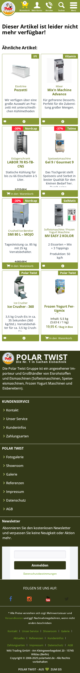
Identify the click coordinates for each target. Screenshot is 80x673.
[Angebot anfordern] (10, 121)
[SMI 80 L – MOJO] (20, 215)
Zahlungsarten (17, 436)
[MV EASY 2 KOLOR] (59, 215)
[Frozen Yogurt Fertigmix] (59, 287)
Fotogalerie (15, 457)
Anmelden (40, 565)
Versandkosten (14, 618)
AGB (9, 509)
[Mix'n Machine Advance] (59, 70)
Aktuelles (19, 638)
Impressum (15, 491)
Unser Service (16, 419)
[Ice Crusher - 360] (20, 287)
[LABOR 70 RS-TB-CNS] (20, 142)
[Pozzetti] (20, 70)
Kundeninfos (16, 427)
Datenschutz (16, 500)
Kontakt (12, 410)
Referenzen (15, 483)
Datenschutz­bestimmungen (40, 573)
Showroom (14, 465)
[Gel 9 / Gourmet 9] (59, 142)
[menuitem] (74, 6)
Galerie (11, 474)
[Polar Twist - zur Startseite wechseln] (8, 8)
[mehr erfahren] (28, 121)
